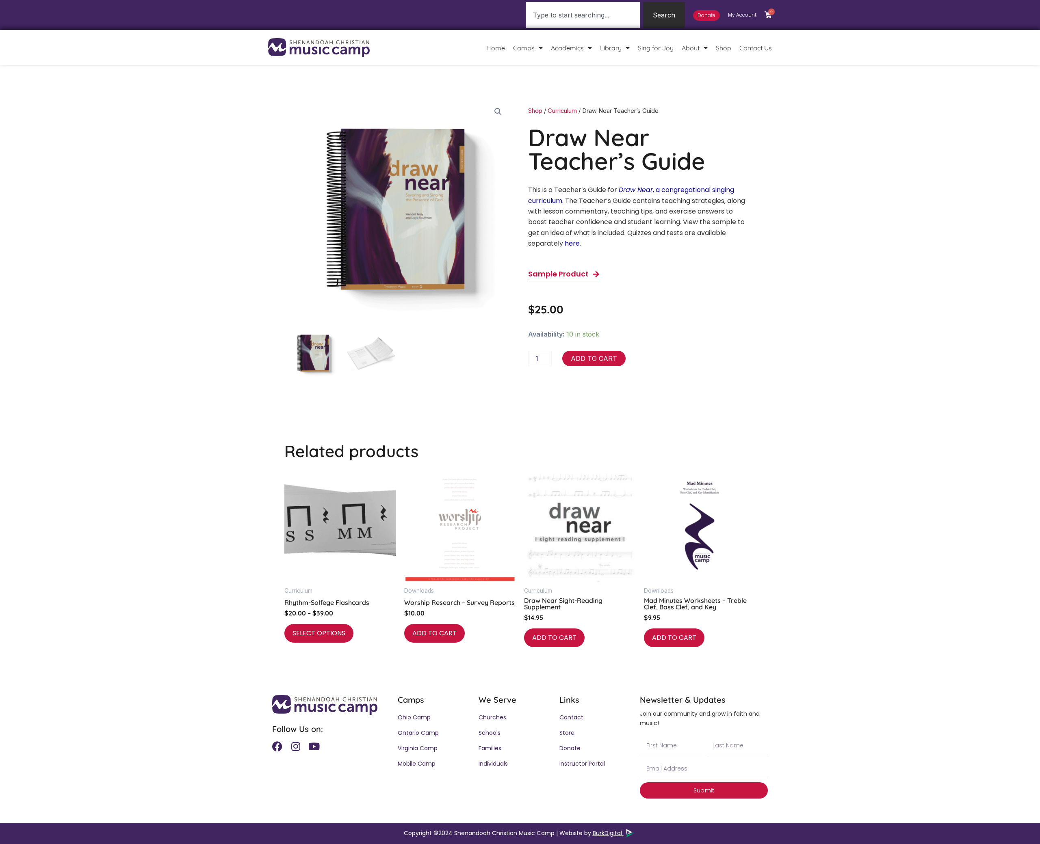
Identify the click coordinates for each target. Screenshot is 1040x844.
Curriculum (562, 110)
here (572, 243)
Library (611, 48)
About (691, 48)
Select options (318, 633)
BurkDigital (608, 833)
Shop (723, 48)
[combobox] (583, 15)
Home (495, 48)
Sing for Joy (656, 48)
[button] (498, 111)
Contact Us (755, 48)
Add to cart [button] (434, 633)
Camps (524, 48)
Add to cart (594, 358)
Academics (567, 48)
